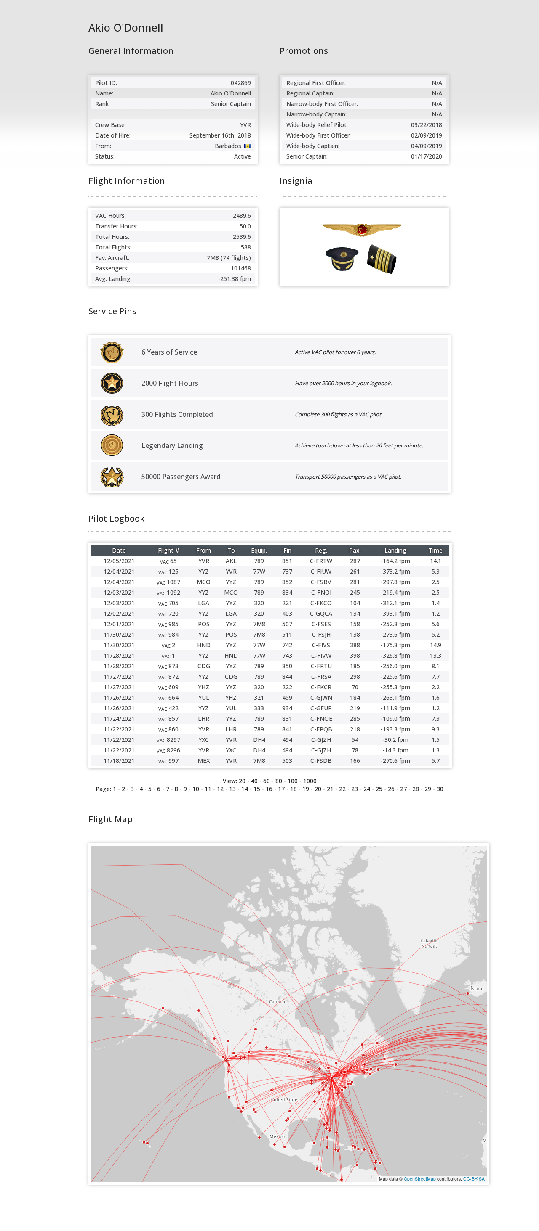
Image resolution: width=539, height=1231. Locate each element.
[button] (370, 1074)
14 (244, 789)
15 (256, 789)
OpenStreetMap (420, 1178)
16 (269, 789)
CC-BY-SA (474, 1178)
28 (415, 789)
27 (403, 789)
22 (342, 789)
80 (278, 781)
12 (220, 789)
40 (254, 781)
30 (440, 789)
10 (195, 789)
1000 (310, 781)
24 (366, 789)
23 (354, 789)
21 (330, 789)
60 (266, 781)
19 (305, 789)
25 (379, 789)
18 (293, 789)
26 (391, 789)
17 (281, 789)
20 (318, 789)
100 (293, 781)
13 (232, 789)
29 (427, 789)
